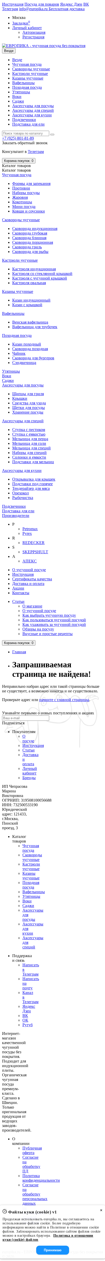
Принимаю (52, 1250)
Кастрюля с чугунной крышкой (39, 278)
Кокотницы (22, 202)
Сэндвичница (24, 362)
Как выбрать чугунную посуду (49, 615)
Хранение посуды (27, 412)
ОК (25, 1020)
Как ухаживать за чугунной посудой (54, 624)
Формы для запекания (31, 183)
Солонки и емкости (29, 457)
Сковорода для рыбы (30, 251)
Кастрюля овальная (29, 283)
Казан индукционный (31, 300)
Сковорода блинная (29, 238)
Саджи (18, 101)
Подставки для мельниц (33, 462)
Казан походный (26, 344)
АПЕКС (29, 561)
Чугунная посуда (27, 64)
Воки (27, 901)
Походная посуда (27, 87)
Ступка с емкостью (28, 434)
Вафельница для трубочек (34, 327)
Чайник (18, 353)
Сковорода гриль (27, 247)
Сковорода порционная (32, 242)
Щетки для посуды (28, 407)
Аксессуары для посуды (33, 106)
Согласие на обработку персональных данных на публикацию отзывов (34, 1201)
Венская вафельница (30, 322)
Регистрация (33, 37)
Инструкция (12, 4)
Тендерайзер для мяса (31, 488)
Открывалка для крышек (33, 479)
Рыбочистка (22, 497)
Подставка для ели (28, 124)
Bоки (16, 96)
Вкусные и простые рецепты (47, 634)
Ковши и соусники (28, 211)
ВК (86, 4)
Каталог (16, 170)
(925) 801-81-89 (18, 138)
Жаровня (20, 197)
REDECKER (33, 542)
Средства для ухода (29, 403)
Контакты (20, 593)
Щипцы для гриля (28, 394)
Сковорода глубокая (29, 233)
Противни (21, 188)
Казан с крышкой (27, 305)
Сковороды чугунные (31, 69)
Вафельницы (23, 83)
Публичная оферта (32, 1150)
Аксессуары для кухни (32, 115)
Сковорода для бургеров (33, 358)
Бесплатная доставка (67, 9)
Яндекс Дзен (71, 4)
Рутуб (27, 1025)
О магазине (32, 606)
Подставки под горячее (32, 484)
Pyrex (27, 533)
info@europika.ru (34, 9)
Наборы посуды (26, 193)
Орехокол (20, 493)
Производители (15, 515)
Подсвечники (24, 119)
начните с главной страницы (64, 700)
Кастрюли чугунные (30, 73)
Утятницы (21, 92)
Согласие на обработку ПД (31, 1164)
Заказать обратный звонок (25, 143)
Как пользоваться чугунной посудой (54, 620)
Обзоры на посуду (38, 629)
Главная (19, 652)
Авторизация (33, 32)
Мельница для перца (30, 439)
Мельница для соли (29, 443)
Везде (17, 60)
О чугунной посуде (29, 570)
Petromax (30, 529)
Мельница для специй (31, 448)
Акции (18, 588)
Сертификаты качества (32, 579)
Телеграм (10, 9)
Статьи (18, 601)
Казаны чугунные (27, 78)
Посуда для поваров (41, 4)
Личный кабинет (29, 770)
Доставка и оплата (28, 583)
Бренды (29, 778)
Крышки (19, 398)
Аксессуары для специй (33, 110)
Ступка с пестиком (28, 429)
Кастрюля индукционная (34, 269)
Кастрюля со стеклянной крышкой (42, 273)
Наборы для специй (29, 452)
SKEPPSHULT (35, 552)
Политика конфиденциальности (41, 1178)
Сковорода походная (30, 349)
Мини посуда (23, 206)
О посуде (28, 738)
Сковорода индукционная (34, 228)
